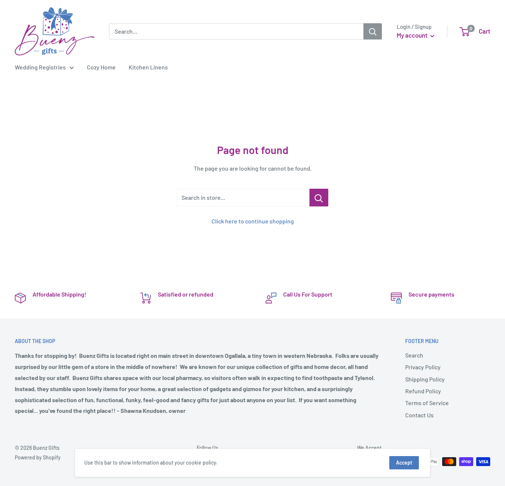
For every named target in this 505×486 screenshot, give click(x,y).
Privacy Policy (423, 366)
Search (414, 355)
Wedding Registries (40, 67)
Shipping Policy (425, 379)
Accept (404, 462)
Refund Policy (423, 390)
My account (412, 35)
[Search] (372, 31)
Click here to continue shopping (252, 221)
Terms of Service (427, 402)
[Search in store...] (318, 197)
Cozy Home (101, 67)
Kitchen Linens (148, 67)
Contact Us (419, 414)
